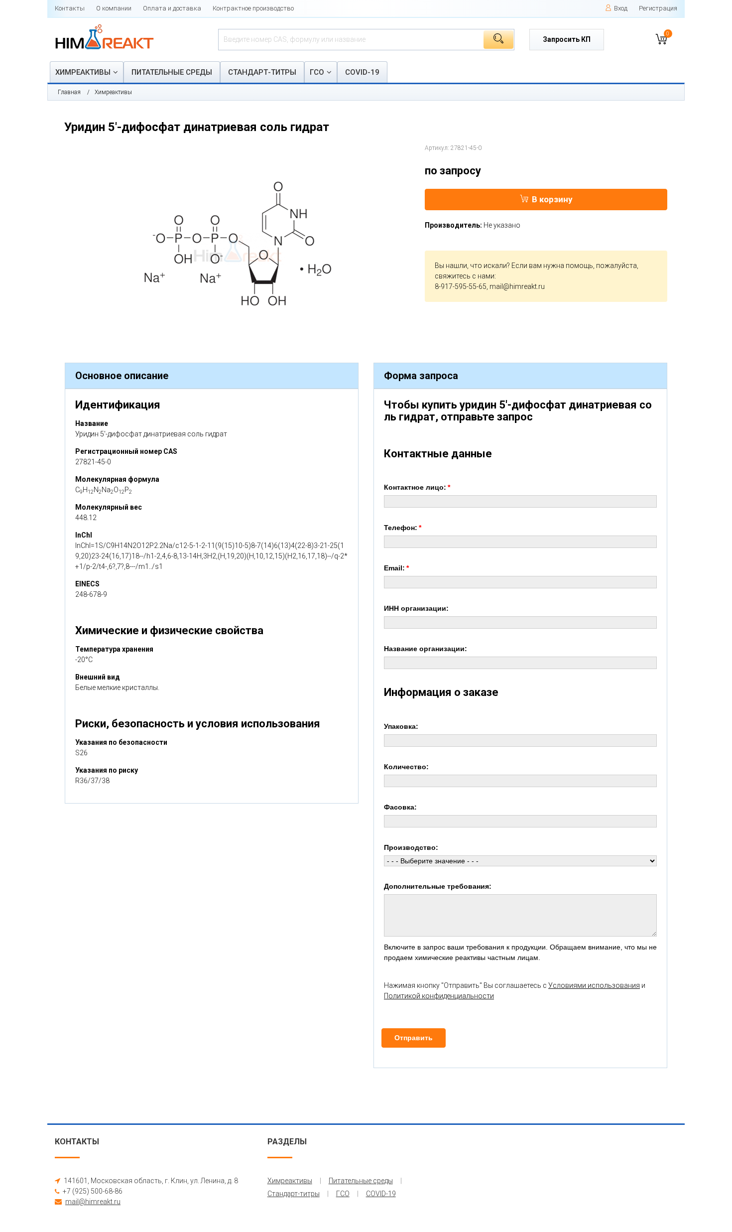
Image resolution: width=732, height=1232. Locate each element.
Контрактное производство (253, 8)
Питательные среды (171, 72)
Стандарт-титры (262, 72)
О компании (113, 8)
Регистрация (658, 8)
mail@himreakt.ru (517, 286)
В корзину (552, 199)
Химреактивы (83, 72)
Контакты (70, 8)
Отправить (413, 1038)
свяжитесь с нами (464, 276)
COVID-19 (362, 72)
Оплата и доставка (172, 8)
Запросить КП (567, 39)
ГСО (317, 72)
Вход (620, 8)
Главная (69, 92)
